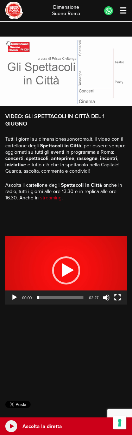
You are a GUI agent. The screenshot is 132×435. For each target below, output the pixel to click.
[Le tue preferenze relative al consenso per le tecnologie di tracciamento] (119, 422)
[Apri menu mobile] (120, 10)
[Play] (14, 297)
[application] (66, 270)
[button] (66, 270)
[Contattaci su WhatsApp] (108, 10)
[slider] (60, 297)
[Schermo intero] (117, 297)
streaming (51, 198)
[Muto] (106, 297)
